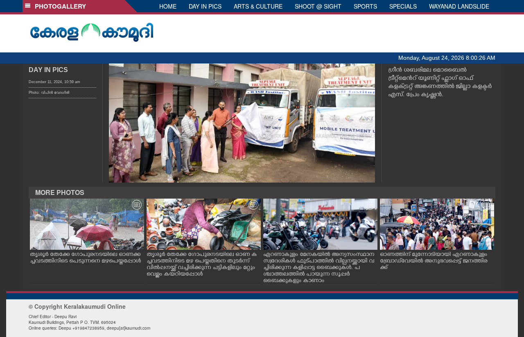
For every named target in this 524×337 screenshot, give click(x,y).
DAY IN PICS (205, 6)
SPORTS (365, 6)
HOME (167, 6)
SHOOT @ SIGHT (318, 6)
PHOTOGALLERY (59, 6)
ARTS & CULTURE (258, 6)
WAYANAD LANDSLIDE (459, 6)
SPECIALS (403, 6)
